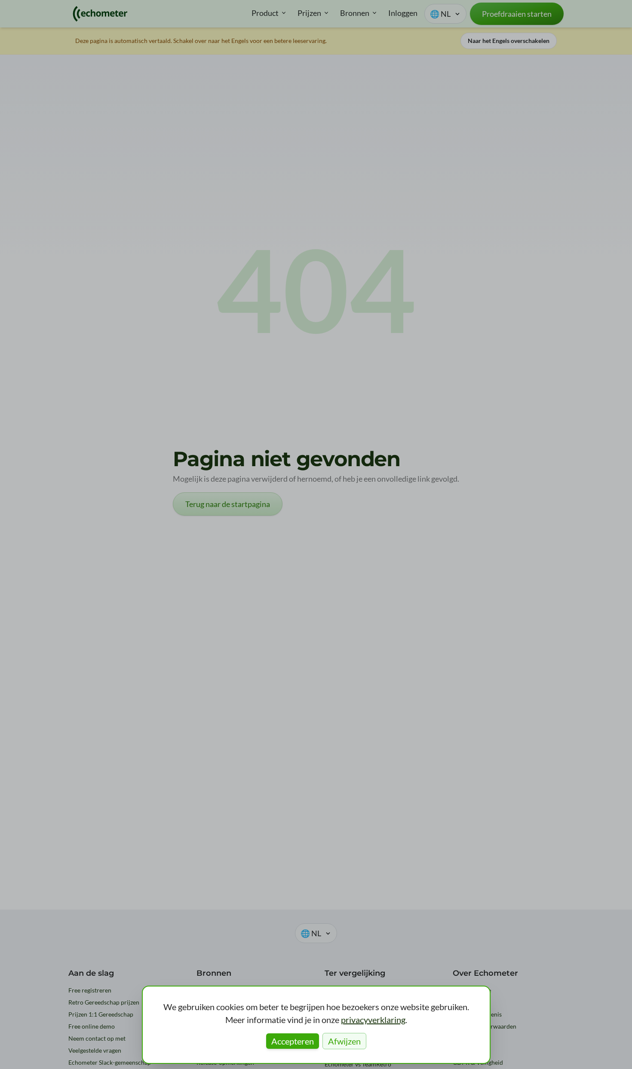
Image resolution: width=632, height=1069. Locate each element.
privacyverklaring (373, 1019)
